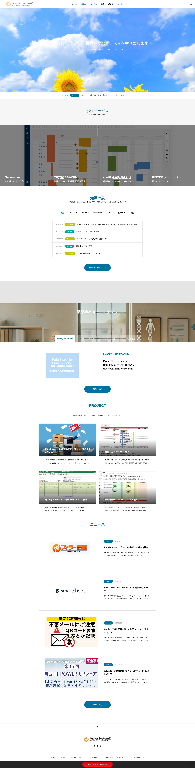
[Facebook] (94, 746)
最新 (62, 213)
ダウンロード (121, 758)
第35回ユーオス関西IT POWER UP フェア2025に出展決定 (102, 95)
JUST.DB (85, 213)
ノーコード (110, 213)
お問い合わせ (109, 758)
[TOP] (97, 727)
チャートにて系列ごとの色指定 (87, 232)
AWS (70, 213)
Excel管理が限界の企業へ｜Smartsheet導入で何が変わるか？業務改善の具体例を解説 (108, 224)
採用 (102, 4)
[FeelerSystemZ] (19, 4)
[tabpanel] (97, 46)
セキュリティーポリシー (59, 758)
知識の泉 (111, 4)
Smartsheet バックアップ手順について (92, 239)
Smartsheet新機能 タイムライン (89, 253)
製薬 (132, 213)
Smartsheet (97, 213)
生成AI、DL (122, 213)
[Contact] (97, 746)
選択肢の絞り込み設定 (84, 246)
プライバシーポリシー (78, 758)
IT (77, 213)
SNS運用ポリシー (94, 758)
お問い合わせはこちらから (96, 764)
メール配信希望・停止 (137, 758)
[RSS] (100, 746)
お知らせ (74, 95)
